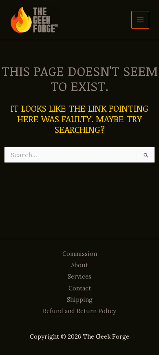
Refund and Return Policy (79, 311)
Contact (79, 288)
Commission (79, 254)
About (79, 265)
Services (79, 276)
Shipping (80, 299)
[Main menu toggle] (140, 20)
